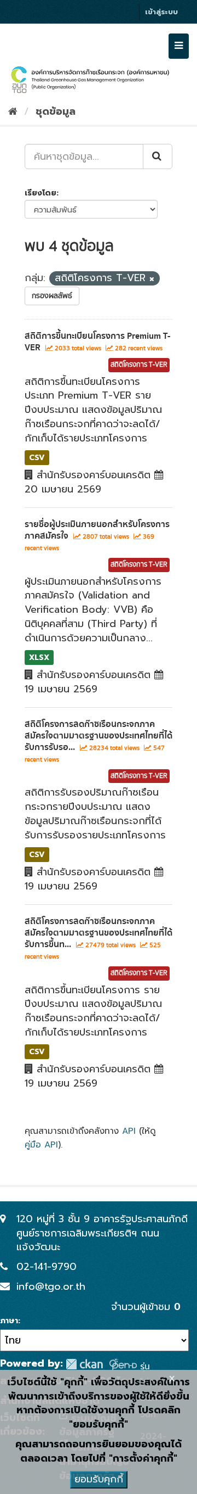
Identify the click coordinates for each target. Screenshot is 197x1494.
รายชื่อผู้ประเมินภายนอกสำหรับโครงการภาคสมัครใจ (97, 530)
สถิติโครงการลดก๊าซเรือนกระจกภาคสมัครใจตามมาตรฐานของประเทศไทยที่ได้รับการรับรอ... (98, 735)
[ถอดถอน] (151, 279)
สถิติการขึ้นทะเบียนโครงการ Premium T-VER (97, 342)
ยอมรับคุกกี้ (98, 1479)
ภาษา (9, 1321)
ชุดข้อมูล (56, 111)
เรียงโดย (40, 193)
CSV (37, 457)
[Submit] (157, 156)
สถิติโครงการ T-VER (139, 365)
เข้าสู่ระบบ (161, 12)
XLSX (39, 657)
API (129, 1130)
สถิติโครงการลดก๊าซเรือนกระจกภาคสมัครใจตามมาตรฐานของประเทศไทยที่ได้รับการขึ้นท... (98, 933)
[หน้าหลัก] (13, 111)
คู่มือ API (41, 1144)
